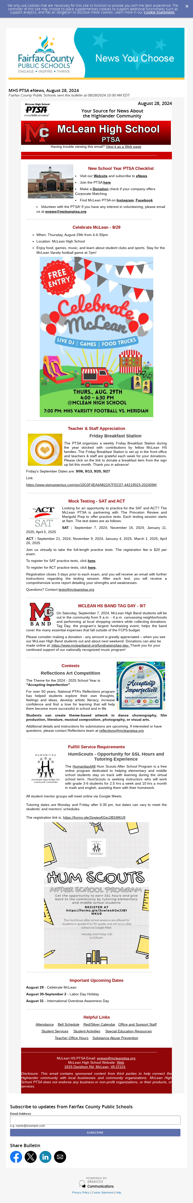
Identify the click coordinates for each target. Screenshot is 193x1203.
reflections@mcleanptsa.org (121, 731)
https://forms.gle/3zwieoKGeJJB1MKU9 (94, 817)
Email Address (20, 1114)
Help (118, 1192)
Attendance (45, 1024)
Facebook (144, 200)
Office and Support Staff (137, 1024)
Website (101, 176)
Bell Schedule (68, 1024)
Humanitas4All (84, 766)
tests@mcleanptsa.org (76, 589)
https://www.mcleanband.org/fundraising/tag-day (90, 645)
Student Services (54, 1031)
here (107, 182)
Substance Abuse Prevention (115, 1038)
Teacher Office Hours (71, 1038)
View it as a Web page (123, 147)
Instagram (125, 200)
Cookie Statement (159, 12)
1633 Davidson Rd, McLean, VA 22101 (95, 1067)
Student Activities (86, 1031)
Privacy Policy (80, 1192)
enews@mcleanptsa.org (65, 211)
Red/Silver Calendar (99, 1024)
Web (120, 1062)
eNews (141, 176)
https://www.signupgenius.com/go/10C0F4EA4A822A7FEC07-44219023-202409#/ (91, 485)
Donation (101, 189)
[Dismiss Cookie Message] (186, 5)
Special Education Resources (128, 1031)
